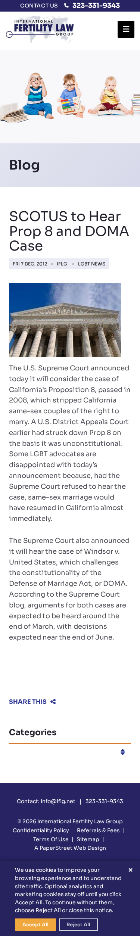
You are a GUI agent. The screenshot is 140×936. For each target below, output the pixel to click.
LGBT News (91, 264)
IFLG (62, 264)
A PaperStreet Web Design (70, 848)
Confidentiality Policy (41, 830)
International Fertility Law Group (80, 821)
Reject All (78, 924)
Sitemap (88, 839)
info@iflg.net (58, 801)
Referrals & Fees (98, 830)
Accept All (35, 924)
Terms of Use (51, 839)
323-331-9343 (96, 5)
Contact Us (39, 5)
